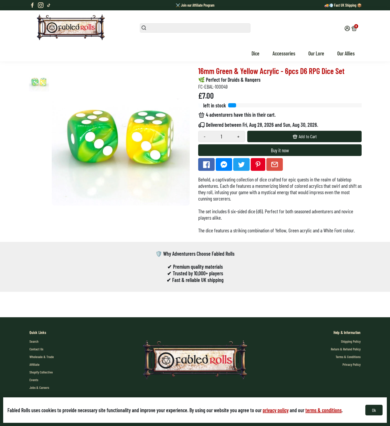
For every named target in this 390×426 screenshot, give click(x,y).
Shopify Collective (41, 372)
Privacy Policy (352, 364)
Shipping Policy (351, 341)
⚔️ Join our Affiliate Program (195, 5)
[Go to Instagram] (40, 5)
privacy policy (276, 410)
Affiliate (34, 364)
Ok (374, 410)
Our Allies (346, 53)
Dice (255, 53)
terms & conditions (323, 410)
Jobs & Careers (39, 387)
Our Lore (316, 53)
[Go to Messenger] (224, 164)
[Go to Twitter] (241, 164)
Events (33, 379)
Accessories (283, 53)
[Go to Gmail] (274, 164)
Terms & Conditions (348, 356)
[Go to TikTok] (48, 5)
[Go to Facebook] (32, 5)
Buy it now (280, 150)
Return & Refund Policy (346, 349)
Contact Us (36, 349)
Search (33, 341)
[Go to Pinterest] (258, 164)
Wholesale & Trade (41, 356)
